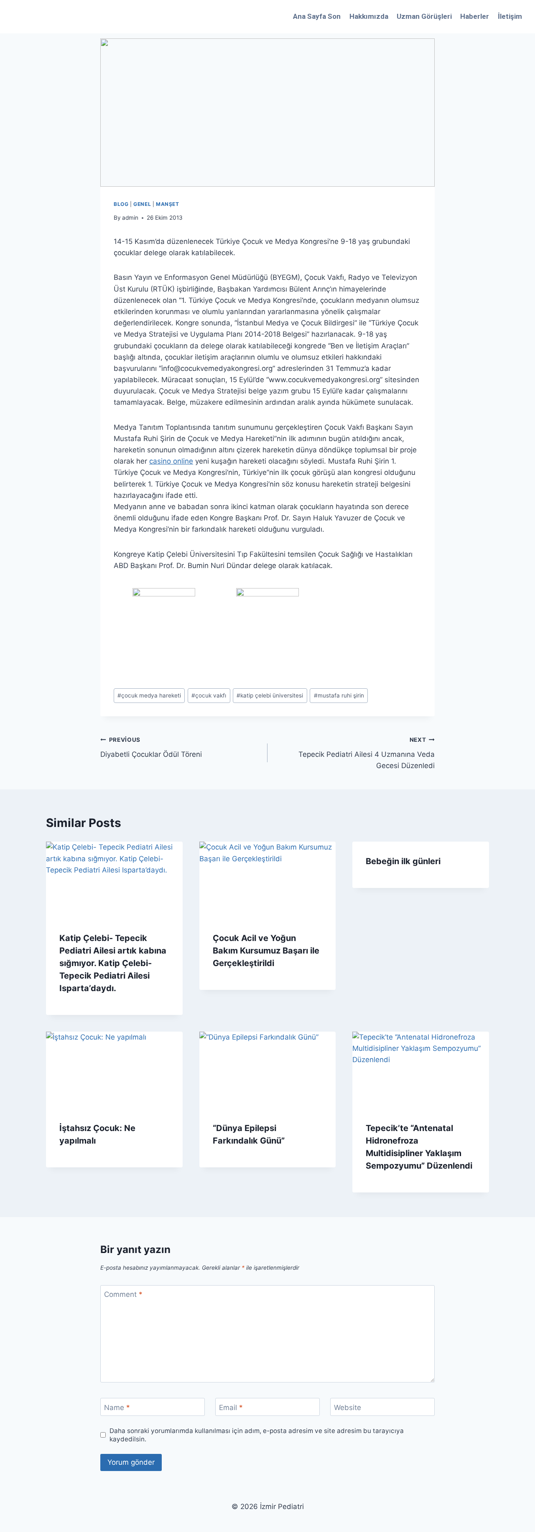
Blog (121, 204)
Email (231, 1407)
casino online (171, 461)
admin (130, 217)
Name (117, 1407)
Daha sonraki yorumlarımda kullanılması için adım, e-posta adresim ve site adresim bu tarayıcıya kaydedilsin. (257, 1435)
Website (347, 1407)
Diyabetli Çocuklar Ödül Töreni (151, 747)
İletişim (510, 16)
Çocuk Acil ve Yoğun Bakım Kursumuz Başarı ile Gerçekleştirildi (266, 950)
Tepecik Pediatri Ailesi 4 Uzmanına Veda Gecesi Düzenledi (366, 753)
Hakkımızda (368, 16)
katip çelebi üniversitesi (270, 695)
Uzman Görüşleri (424, 16)
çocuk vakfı (208, 695)
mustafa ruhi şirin (339, 695)
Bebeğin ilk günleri (403, 861)
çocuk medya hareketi (149, 695)
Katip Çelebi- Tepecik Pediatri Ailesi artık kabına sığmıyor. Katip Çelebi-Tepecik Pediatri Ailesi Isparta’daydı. (112, 963)
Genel (142, 204)
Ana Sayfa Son (317, 16)
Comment (123, 1294)
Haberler (474, 16)
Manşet (167, 204)
